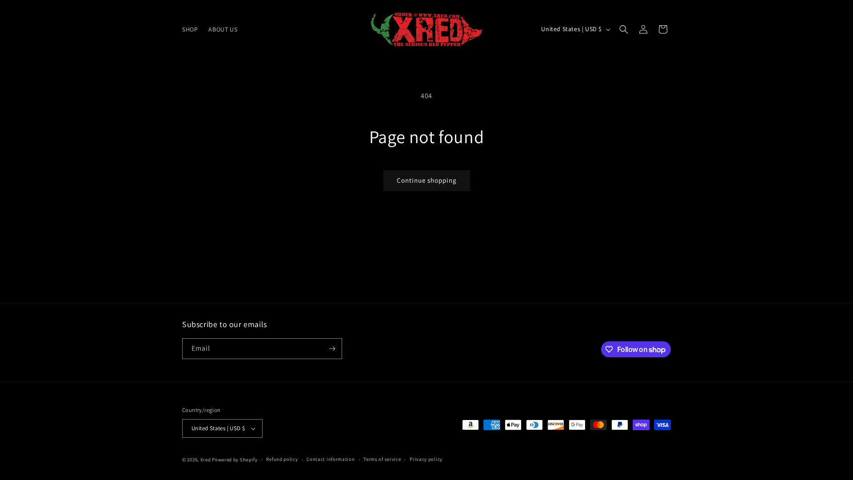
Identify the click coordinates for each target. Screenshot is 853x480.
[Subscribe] (332, 348)
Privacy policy (426, 459)
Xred (205, 459)
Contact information (331, 459)
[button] (624, 29)
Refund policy (282, 459)
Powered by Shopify (235, 459)
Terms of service (382, 459)
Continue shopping (427, 180)
